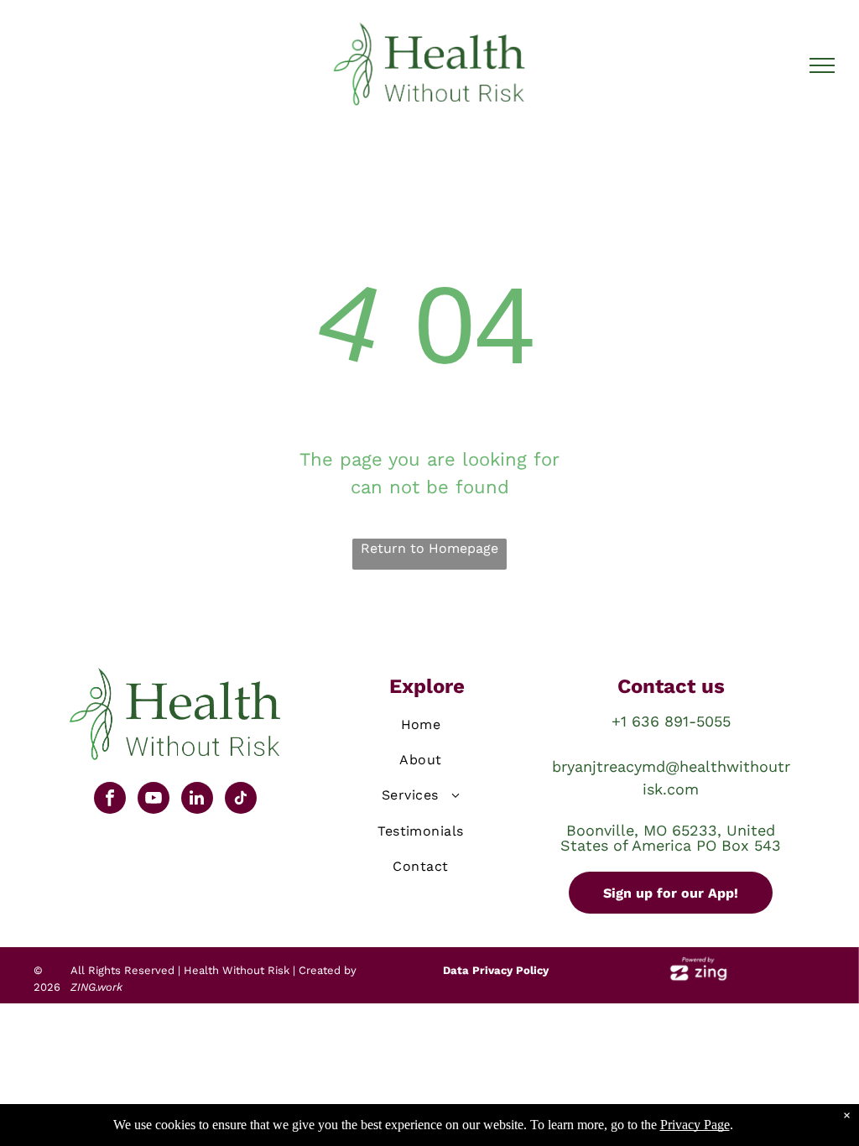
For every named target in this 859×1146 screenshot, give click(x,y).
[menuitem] (421, 727)
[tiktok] (241, 800)
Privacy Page (695, 1124)
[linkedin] (197, 800)
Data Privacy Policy (496, 970)
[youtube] (153, 800)
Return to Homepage (429, 548)
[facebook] (110, 800)
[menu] (822, 65)
